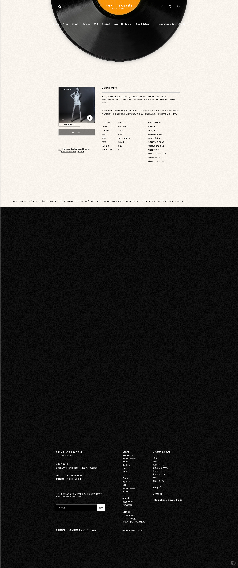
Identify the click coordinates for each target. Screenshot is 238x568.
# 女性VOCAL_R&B (156, 146)
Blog (155, 487)
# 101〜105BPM (154, 123)
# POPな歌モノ (154, 138)
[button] (59, 6)
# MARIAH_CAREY (155, 134)
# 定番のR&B (153, 150)
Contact (157, 494)
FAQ (155, 458)
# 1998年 (151, 126)
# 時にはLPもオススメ (157, 153)
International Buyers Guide (167, 500)
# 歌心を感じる (154, 157)
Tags (125, 478)
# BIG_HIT (152, 130)
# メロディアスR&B (156, 142)
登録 (101, 507)
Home (14, 201)
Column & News (161, 452)
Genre (23, 201)
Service (126, 512)
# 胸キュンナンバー (156, 161)
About (125, 498)
